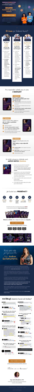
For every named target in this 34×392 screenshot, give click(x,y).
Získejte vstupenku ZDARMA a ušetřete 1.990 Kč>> (17, 225)
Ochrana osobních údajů (12, 387)
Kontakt (24, 387)
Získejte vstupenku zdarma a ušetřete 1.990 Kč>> (17, 363)
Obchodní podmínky (19, 387)
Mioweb (20, 390)
